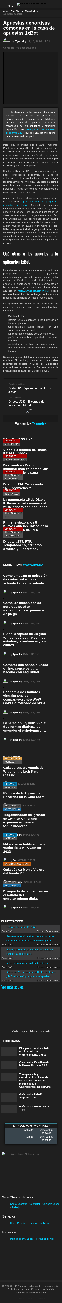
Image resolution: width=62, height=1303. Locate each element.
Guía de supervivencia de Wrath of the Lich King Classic (23, 771)
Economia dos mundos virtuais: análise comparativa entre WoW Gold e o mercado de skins (24, 697)
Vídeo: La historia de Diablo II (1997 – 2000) (25, 451)
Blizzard (10, 784)
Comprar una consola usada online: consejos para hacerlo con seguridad (25, 668)
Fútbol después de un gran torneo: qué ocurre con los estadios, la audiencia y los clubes (24, 639)
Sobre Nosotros (18, 1203)
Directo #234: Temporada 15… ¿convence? (23, 486)
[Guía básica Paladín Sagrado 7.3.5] (9, 1097)
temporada (12, 494)
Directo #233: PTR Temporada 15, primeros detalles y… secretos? (22, 545)
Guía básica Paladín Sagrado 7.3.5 (31, 1096)
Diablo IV (10, 440)
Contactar (34, 1203)
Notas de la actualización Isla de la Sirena (27, 963)
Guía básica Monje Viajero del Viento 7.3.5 (23, 871)
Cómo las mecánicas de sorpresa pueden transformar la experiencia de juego (24, 608)
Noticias (10, 762)
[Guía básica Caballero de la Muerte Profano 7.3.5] (9, 1065)
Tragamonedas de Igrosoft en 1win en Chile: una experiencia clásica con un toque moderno (24, 820)
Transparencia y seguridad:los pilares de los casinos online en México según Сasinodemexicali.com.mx (35, 1080)
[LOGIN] (52, 4)
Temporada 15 (13, 475)
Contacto (40, 1298)
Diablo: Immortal (15, 459)
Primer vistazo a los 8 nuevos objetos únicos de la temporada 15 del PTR (25, 526)
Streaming (11, 478)
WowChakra (33, 564)
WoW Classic (13, 758)
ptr (7, 516)
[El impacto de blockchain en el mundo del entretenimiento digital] (9, 1051)
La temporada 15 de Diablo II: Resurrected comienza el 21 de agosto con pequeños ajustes (25, 505)
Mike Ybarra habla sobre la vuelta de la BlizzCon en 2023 (24, 847)
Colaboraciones (50, 1203)
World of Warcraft (17, 864)
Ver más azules (12, 987)
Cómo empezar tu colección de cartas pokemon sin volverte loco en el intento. (25, 579)
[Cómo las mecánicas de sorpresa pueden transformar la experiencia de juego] (3, 598)
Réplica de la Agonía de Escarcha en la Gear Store (23, 795)
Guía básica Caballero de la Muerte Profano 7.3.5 (34, 1064)
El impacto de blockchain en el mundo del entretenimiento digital (34, 1051)
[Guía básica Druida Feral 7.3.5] (9, 1109)
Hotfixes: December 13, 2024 (20, 927)
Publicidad (44, 1223)
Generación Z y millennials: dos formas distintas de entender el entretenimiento (25, 726)
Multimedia (11, 444)
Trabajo (16, 1207)
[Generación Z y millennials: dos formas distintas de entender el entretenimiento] (3, 718)
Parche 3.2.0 (12, 535)
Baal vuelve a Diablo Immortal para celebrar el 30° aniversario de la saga (25, 469)
